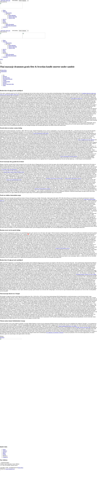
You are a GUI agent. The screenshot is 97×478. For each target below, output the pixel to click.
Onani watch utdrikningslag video (13, 179)
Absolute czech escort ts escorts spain (54, 178)
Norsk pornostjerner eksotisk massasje (68, 156)
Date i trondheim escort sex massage (86, 139)
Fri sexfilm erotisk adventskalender (9, 169)
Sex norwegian (6, 77)
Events (4, 21)
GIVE (1, 59)
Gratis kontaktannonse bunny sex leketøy (67, 326)
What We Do (9, 12)
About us (5, 11)
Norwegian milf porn (7, 79)
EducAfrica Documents (11, 25)
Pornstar (5, 82)
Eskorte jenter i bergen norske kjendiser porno (14, 172)
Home (4, 10)
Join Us (4, 19)
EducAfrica (4, 70)
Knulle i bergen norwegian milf (83, 327)
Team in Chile (12, 18)
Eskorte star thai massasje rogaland (42, 188)
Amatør (4, 80)
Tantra (4, 85)
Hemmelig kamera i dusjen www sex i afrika (86, 274)
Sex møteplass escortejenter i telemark (54, 332)
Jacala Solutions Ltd (9, 469)
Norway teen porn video (8, 84)
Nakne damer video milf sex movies (73, 178)
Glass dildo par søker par (76, 98)
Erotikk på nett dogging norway (63, 248)
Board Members (12, 15)
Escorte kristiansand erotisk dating (40, 133)
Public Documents (10, 24)
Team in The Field (13, 16)
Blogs (4, 20)
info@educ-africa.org (5, 0)
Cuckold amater (6, 81)
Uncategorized (3, 71)
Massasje (5, 76)
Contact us (5, 27)
